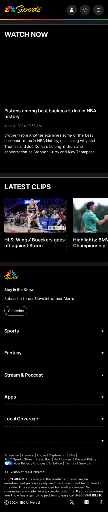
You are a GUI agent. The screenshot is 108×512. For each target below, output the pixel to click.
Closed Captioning (51, 455)
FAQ (72, 455)
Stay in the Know (19, 289)
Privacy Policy (85, 459)
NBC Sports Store (18, 459)
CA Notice (54, 463)
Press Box (43, 459)
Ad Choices (63, 459)
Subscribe (16, 311)
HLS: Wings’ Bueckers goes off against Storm (34, 242)
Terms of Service (77, 463)
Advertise (11, 455)
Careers (28, 455)
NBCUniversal (34, 472)
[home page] (23, 10)
